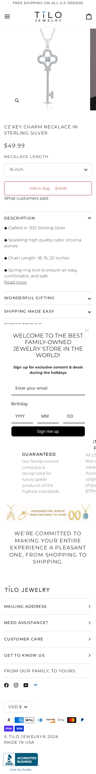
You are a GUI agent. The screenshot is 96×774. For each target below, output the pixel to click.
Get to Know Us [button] (24, 655)
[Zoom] (16, 100)
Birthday (19, 404)
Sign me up (48, 431)
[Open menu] (11, 16)
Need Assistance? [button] (26, 622)
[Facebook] (6, 685)
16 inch (16, 169)
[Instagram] (16, 685)
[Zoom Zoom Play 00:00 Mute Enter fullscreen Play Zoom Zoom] (48, 69)
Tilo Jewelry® (27, 736)
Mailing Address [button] (25, 606)
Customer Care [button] (24, 639)
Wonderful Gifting (29, 297)
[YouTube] (26, 685)
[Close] (87, 330)
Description (19, 218)
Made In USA (19, 742)
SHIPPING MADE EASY (29, 311)
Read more (15, 282)
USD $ (15, 706)
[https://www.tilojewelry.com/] (35, 685)
